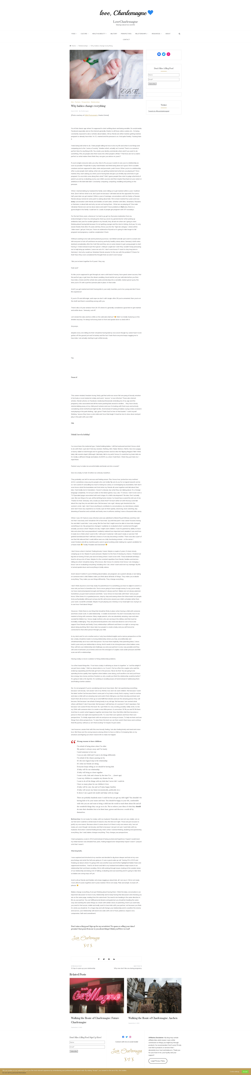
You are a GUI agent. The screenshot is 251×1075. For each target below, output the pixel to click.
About (168, 33)
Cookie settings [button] (234, 1071)
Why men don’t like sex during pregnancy (128, 968)
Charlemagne (85, 111)
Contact (126, 39)
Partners (77, 102)
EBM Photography (91, 115)
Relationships (141, 33)
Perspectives (126, 33)
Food (73, 33)
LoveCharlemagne (125, 22)
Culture (84, 33)
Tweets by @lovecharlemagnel (158, 111)
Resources (156, 33)
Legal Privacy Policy (158, 1061)
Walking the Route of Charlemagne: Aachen (152, 1018)
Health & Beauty (98, 33)
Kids (72, 102)
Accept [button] (245, 1071)
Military (114, 33)
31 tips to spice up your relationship (83, 968)
